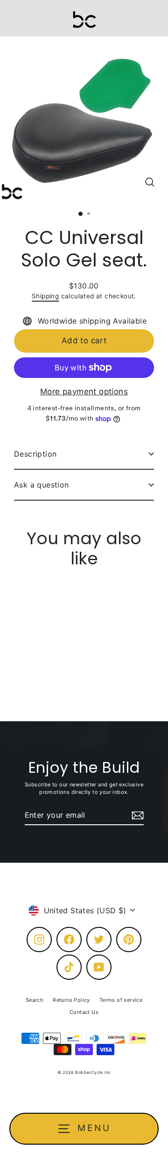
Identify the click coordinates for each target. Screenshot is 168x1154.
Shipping (45, 296)
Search (34, 1000)
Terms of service (120, 1000)
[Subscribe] (136, 815)
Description (35, 454)
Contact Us (84, 1012)
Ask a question (41, 484)
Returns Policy (71, 1000)
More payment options (84, 391)
